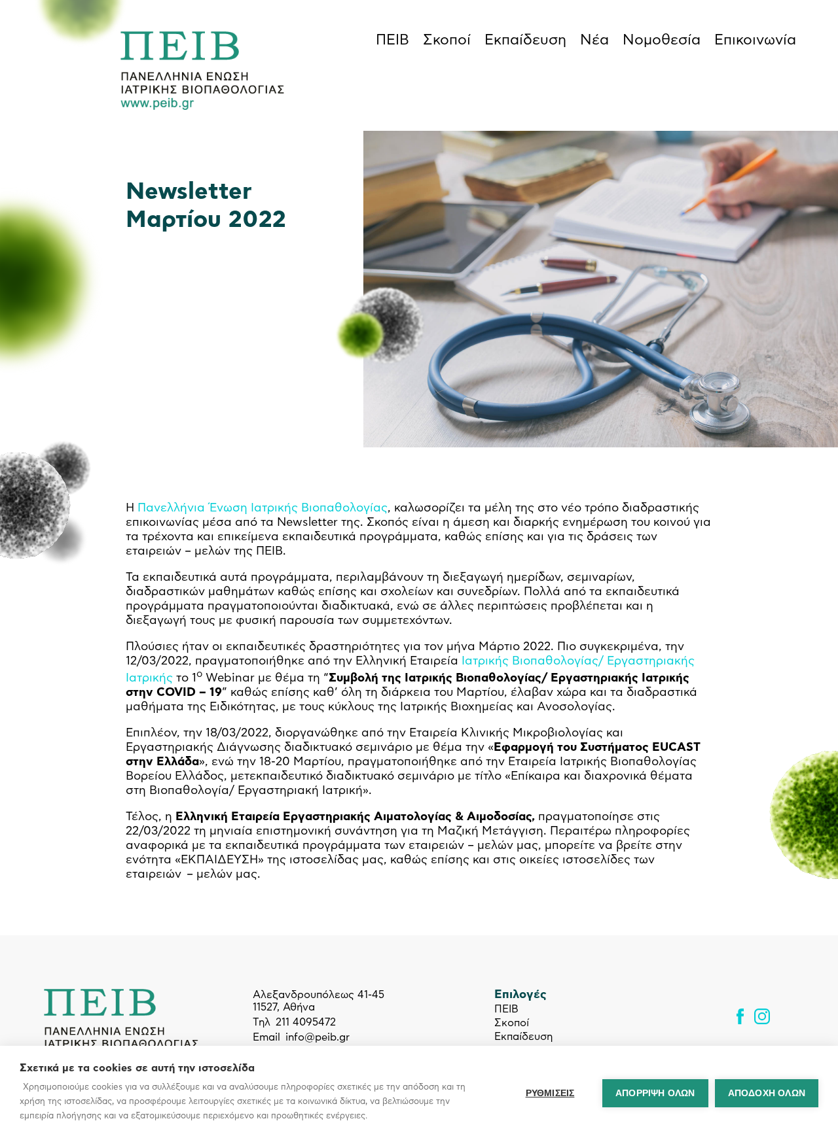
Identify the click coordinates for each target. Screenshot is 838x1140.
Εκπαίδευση (525, 40)
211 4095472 (306, 1022)
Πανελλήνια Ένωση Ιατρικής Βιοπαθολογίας (262, 508)
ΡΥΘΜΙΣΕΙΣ (550, 1093)
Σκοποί (447, 40)
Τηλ (261, 1022)
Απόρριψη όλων (655, 1093)
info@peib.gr (317, 1037)
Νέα (594, 40)
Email (266, 1037)
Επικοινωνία (755, 40)
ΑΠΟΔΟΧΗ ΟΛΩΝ (766, 1093)
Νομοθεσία (662, 40)
